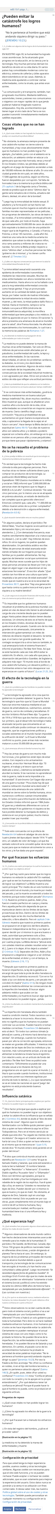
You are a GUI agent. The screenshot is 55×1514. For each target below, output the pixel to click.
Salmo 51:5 (28, 982)
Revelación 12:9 (23, 1159)
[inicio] (4, 3)
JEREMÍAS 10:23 (15, 40)
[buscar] (52, 3)
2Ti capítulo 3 (8, 186)
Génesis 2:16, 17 (19, 961)
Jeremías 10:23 (26, 1359)
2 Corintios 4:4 (12, 1118)
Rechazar (20, 1509)
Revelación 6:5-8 (11, 512)
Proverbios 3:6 (31, 1028)
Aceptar (8, 1509)
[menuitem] (4, 3)
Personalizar (35, 1509)
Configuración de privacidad (17, 1501)
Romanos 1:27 (37, 330)
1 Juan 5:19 (41, 1144)
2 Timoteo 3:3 (18, 256)
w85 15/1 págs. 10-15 (20, 9)
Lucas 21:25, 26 (43, 671)
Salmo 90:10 (21, 427)
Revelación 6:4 (9, 834)
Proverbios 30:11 (10, 584)
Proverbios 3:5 (20, 1375)
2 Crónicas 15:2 (10, 951)
